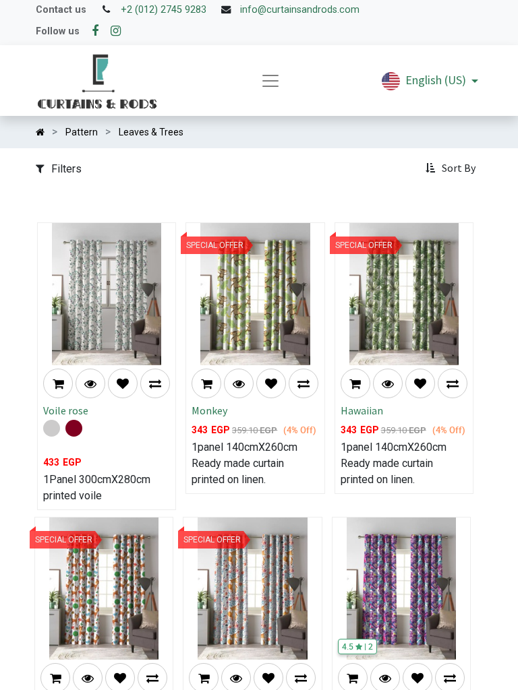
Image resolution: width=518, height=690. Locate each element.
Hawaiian (362, 410)
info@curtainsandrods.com (299, 9)
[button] (452, 168)
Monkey (209, 410)
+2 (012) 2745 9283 (163, 9)
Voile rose (65, 410)
